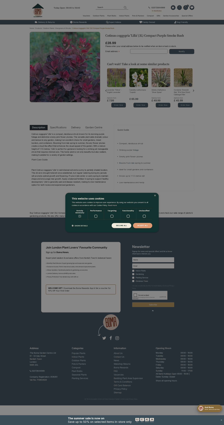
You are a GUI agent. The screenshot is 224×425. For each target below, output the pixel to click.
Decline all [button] (121, 225)
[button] (80, 225)
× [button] (155, 195)
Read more (112, 205)
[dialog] (112, 212)
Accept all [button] (142, 225)
